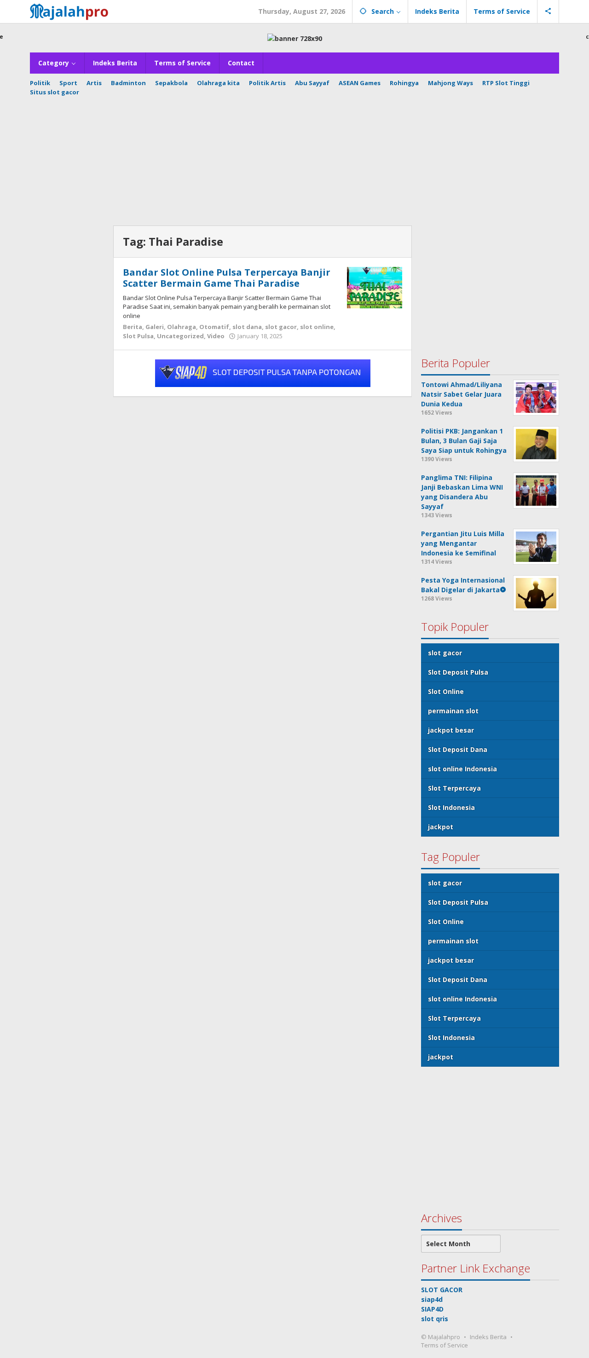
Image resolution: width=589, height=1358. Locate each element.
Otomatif (214, 327)
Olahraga (181, 327)
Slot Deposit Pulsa (458, 672)
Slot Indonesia (451, 807)
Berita (132, 327)
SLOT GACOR (441, 1289)
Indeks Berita (488, 1336)
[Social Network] (548, 11)
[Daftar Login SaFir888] (262, 372)
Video (216, 336)
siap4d (432, 1298)
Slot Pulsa (138, 336)
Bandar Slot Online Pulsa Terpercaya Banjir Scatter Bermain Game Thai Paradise (226, 277)
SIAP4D (432, 1308)
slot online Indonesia (462, 768)
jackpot (440, 826)
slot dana (247, 327)
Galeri (154, 327)
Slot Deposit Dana (457, 749)
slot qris (434, 1318)
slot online (317, 327)
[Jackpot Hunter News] (72, 10)
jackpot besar (451, 730)
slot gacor (281, 327)
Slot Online (446, 691)
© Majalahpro (440, 1336)
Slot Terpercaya (454, 788)
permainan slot (453, 710)
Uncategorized (180, 336)
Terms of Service (444, 1345)
